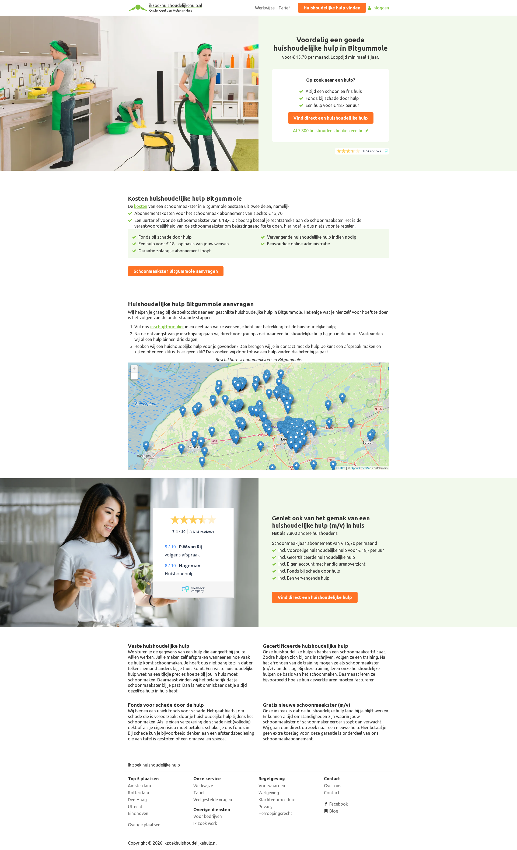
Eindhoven (138, 813)
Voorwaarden (271, 785)
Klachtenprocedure (276, 799)
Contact (332, 792)
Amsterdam (139, 785)
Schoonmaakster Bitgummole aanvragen (176, 271)
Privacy (265, 806)
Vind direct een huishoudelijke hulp (331, 118)
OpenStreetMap (361, 468)
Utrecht (135, 806)
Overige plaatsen (144, 824)
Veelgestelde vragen (212, 799)
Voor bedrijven (207, 816)
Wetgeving (268, 792)
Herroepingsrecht (275, 813)
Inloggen (380, 7)
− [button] (134, 376)
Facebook (338, 804)
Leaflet (340, 468)
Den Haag (137, 799)
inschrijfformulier (167, 326)
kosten (140, 206)
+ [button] (134, 368)
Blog (333, 811)
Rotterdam (138, 792)
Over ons (332, 785)
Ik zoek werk (205, 823)
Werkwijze (265, 7)
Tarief (284, 7)
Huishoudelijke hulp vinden (332, 7)
